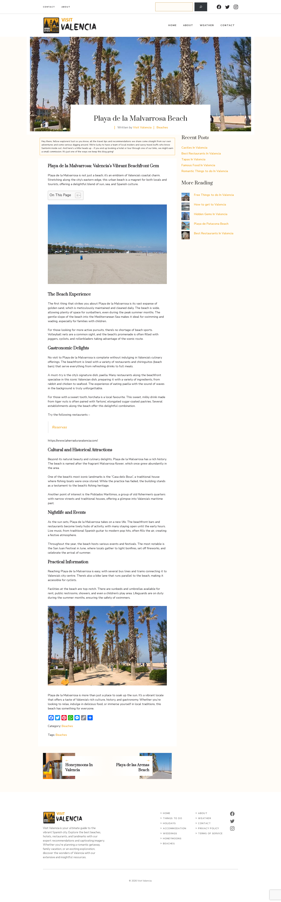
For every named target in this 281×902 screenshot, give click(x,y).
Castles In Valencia (194, 148)
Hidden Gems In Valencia (210, 214)
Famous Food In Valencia (198, 165)
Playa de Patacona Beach (211, 224)
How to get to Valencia (210, 204)
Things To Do (172, 818)
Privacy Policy (208, 828)
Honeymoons (172, 838)
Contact (49, 7)
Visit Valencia (142, 127)
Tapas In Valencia (193, 159)
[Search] (200, 6)
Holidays (169, 823)
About (65, 7)
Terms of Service (210, 833)
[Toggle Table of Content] (76, 195)
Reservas (59, 427)
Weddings (170, 833)
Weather (207, 25)
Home (172, 25)
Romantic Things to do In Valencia (204, 171)
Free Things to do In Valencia (214, 195)
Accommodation (174, 828)
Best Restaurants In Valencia (201, 153)
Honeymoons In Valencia (79, 767)
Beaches (162, 127)
